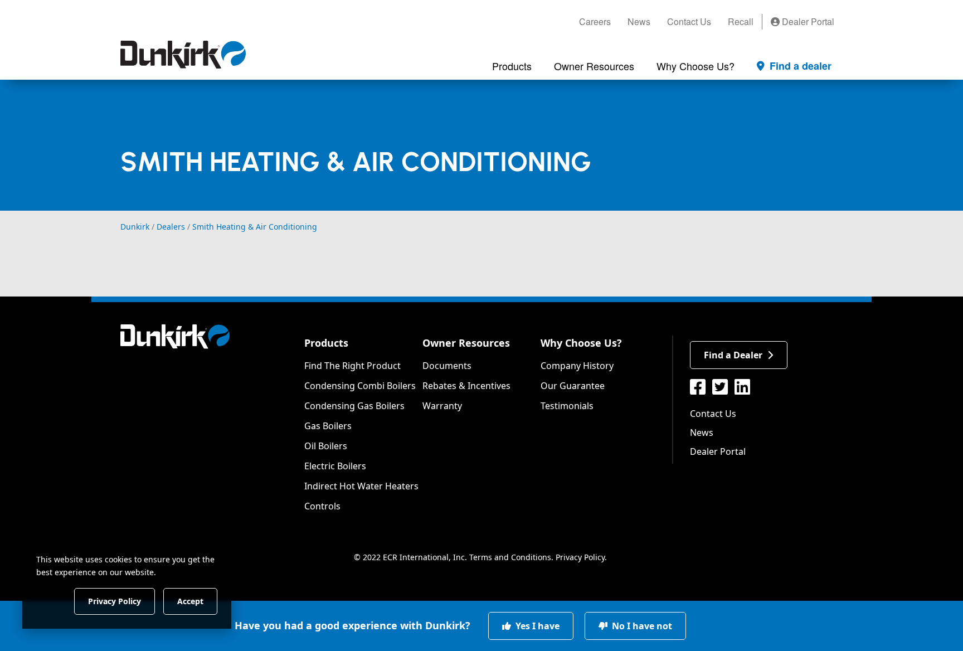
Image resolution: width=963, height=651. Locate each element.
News (639, 21)
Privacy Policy (580, 557)
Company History (577, 365)
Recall (740, 21)
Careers (595, 21)
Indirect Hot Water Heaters (361, 486)
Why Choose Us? (581, 342)
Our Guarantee (573, 386)
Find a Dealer (733, 355)
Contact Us (689, 21)
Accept (190, 600)
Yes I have (536, 626)
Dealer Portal (807, 21)
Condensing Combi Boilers (360, 386)
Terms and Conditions (510, 557)
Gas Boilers (328, 426)
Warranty (442, 406)
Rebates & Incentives (466, 386)
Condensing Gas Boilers (354, 406)
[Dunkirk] (183, 55)
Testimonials (567, 406)
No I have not (641, 626)
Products (326, 342)
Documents (446, 365)
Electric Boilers (335, 466)
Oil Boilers (325, 446)
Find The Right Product (352, 365)
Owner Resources (466, 342)
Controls (322, 506)
